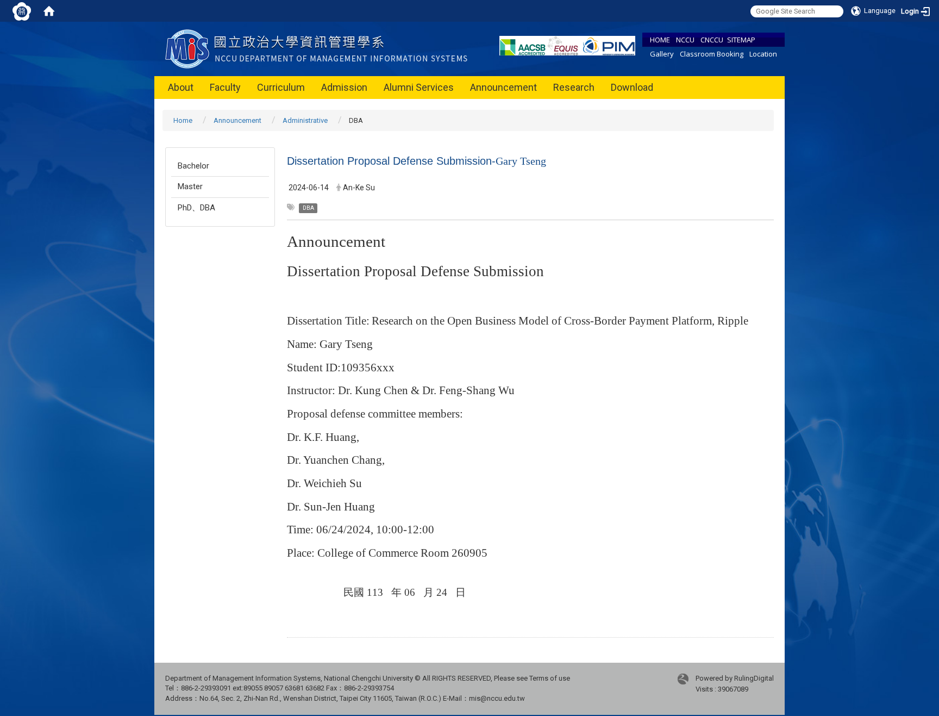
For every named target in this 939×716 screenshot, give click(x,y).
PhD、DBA (196, 208)
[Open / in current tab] (318, 48)
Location (763, 54)
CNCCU (711, 40)
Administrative (305, 120)
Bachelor (193, 166)
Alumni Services (419, 87)
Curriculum (281, 87)
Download (632, 87)
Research (573, 87)
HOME (660, 40)
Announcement (503, 87)
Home (182, 120)
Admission (344, 87)
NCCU (685, 40)
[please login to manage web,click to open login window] (21, 11)
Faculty (225, 87)
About (180, 87)
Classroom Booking (711, 54)
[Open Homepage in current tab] (48, 11)
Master (190, 186)
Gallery (662, 54)
